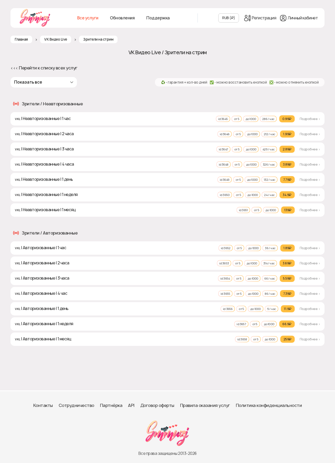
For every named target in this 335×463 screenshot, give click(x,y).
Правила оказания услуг (205, 405)
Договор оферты (157, 405)
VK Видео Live (55, 39)
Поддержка (158, 18)
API (131, 405)
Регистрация (264, 18)
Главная (21, 39)
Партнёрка (111, 405)
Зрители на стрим (98, 39)
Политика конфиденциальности (269, 405)
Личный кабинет (303, 18)
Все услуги (87, 18)
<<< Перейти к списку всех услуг (43, 68)
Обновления (122, 18)
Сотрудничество (76, 405)
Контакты (43, 405)
